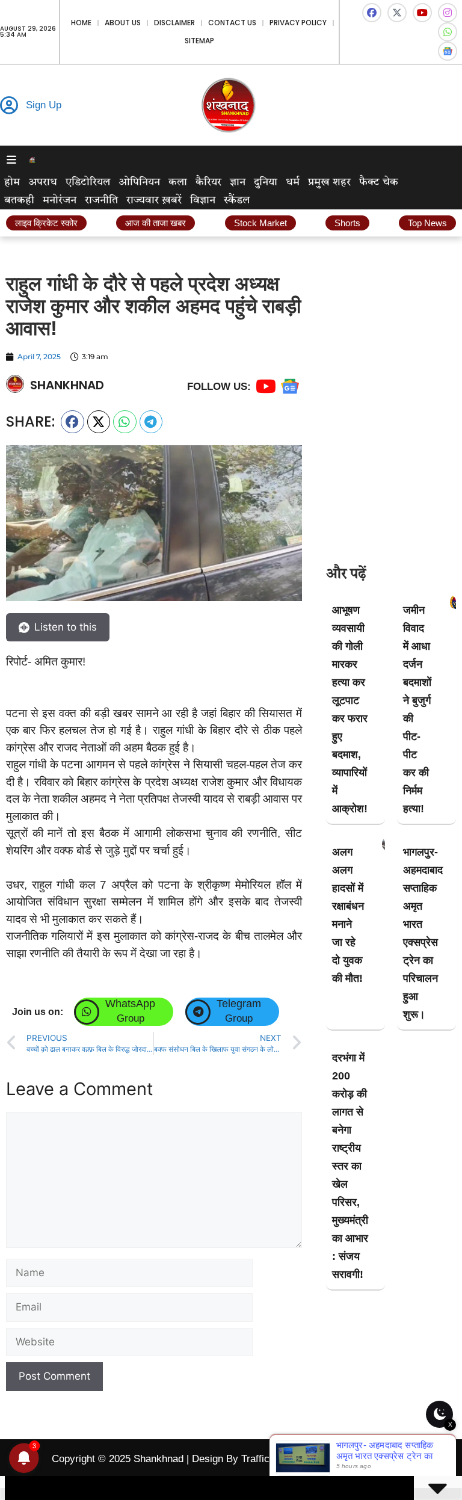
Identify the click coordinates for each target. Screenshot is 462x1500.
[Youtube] (422, 12)
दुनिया (265, 182)
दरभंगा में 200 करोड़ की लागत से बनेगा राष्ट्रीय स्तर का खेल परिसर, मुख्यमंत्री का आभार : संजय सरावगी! (350, 1166)
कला (177, 182)
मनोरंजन (59, 200)
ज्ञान (237, 182)
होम (12, 182)
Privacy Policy (298, 22)
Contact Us (232, 22)
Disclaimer (174, 22)
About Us (123, 22)
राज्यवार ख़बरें (154, 200)
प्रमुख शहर (329, 182)
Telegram (239, 1004)
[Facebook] (371, 12)
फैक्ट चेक (378, 182)
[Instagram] (447, 12)
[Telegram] (198, 1012)
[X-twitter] (397, 12)
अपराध (42, 182)
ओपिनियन (139, 182)
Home (81, 22)
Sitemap (199, 40)
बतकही (19, 200)
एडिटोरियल (88, 182)
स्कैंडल (237, 200)
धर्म (293, 182)
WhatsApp (130, 1004)
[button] (72, 421)
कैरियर (208, 182)
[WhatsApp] (86, 1012)
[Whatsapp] (447, 32)
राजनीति (101, 200)
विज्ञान (202, 200)
